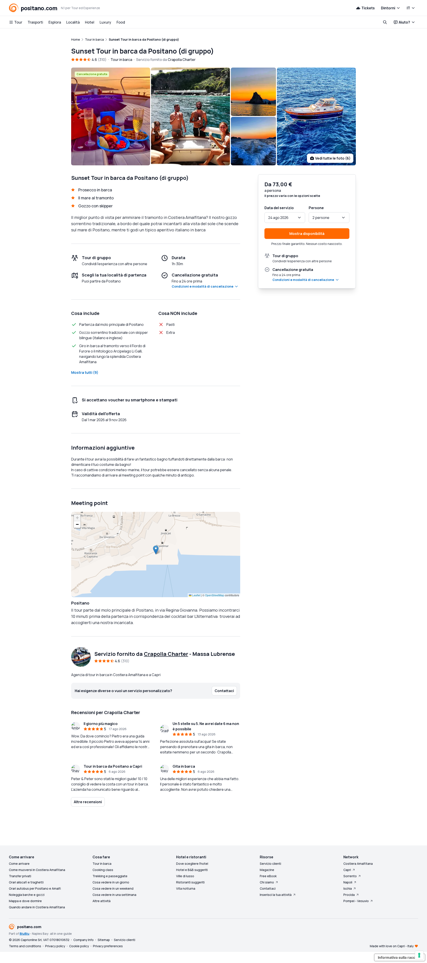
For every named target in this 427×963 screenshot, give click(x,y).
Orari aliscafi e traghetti (26, 882)
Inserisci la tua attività (276, 895)
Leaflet (195, 595)
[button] (156, 550)
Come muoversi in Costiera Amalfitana (37, 870)
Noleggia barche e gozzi (26, 895)
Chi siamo (267, 882)
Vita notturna (185, 888)
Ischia (347, 888)
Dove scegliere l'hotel (192, 863)
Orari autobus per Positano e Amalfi (35, 888)
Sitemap (104, 940)
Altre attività (102, 901)
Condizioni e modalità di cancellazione (202, 286)
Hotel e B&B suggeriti (192, 870)
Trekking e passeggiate (110, 876)
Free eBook (268, 876)
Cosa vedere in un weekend (113, 888)
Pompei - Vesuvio (356, 901)
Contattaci (268, 888)
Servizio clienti (270, 863)
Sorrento (350, 876)
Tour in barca (102, 863)
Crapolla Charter (166, 653)
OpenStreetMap (214, 595)
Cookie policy (79, 946)
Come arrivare (19, 863)
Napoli (347, 882)
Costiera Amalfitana (358, 863)
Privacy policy (55, 946)
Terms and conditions (25, 946)
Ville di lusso (185, 876)
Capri (347, 870)
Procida (349, 895)
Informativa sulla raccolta (399, 957)
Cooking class (103, 870)
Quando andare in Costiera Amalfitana (37, 907)
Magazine (267, 870)
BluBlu (24, 933)
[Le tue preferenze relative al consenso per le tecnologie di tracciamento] (419, 955)
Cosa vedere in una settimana (114, 895)
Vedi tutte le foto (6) (332, 158)
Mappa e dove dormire (25, 901)
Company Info (83, 940)
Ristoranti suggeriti (190, 882)
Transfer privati (20, 876)
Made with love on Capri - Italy (392, 946)
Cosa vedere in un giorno (111, 882)
